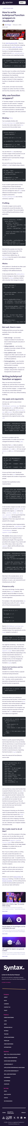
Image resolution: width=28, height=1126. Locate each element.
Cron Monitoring (8, 1044)
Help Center (7, 1094)
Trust (5, 1010)
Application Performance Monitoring (14, 1067)
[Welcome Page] (7, 2)
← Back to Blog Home (7, 8)
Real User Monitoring (10, 1074)
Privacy (23, 1112)
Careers (6, 1003)
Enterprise (7, 1080)
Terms (4, 1112)
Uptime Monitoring (9, 1037)
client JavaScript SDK (11, 43)
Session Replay (8, 1027)
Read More (4, 911)
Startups (6, 1084)
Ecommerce (7, 1077)
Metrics (6, 1030)
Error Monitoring (9, 1017)
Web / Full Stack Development (12, 1054)
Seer (5, 1024)
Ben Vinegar (8, 24)
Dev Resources (8, 1101)
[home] (3, 1118)
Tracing (6, 1034)
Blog (5, 1000)
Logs (5, 1020)
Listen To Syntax (6, 982)
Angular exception (7, 880)
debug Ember (17, 876)
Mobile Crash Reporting (10, 1057)
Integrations (7, 1047)
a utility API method (16, 47)
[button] (14, 63)
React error (5, 878)
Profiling (6, 1040)
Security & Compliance (10, 1112)
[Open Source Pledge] (9, 1117)
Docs (5, 1091)
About (5, 997)
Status (6, 1097)
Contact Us (7, 1007)
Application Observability (11, 1070)
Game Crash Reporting (10, 1061)
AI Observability (8, 1064)
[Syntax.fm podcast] (14, 968)
